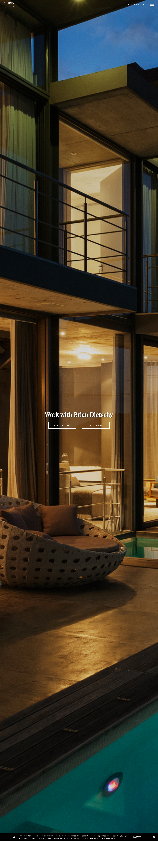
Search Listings (62, 425)
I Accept (137, 837)
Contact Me (96, 425)
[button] (154, 837)
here (113, 838)
